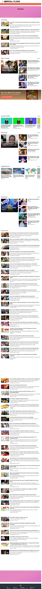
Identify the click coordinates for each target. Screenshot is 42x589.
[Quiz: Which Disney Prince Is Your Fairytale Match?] (9, 205)
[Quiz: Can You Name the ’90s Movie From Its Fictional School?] (20, 285)
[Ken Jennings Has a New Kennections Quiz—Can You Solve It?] (18, 123)
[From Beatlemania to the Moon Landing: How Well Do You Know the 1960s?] (20, 279)
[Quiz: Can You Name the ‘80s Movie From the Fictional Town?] (20, 447)
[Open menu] (2, 1)
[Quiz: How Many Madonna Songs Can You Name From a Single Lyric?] (20, 380)
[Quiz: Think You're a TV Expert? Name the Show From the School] (20, 453)
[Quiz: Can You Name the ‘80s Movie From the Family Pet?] (20, 52)
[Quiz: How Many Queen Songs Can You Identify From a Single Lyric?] (20, 502)
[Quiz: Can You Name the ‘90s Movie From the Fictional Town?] (20, 291)
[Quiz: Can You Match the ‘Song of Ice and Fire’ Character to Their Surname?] (29, 78)
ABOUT (8, 587)
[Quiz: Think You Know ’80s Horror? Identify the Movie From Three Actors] (20, 483)
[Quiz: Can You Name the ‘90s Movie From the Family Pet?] (20, 298)
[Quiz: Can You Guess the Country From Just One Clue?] (30, 173)
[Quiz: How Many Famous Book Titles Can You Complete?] (20, 272)
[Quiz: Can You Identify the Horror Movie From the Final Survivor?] (29, 137)
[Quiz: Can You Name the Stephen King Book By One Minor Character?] (20, 526)
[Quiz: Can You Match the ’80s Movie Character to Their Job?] (20, 311)
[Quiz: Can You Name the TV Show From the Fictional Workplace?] (20, 38)
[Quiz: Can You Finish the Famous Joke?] (20, 387)
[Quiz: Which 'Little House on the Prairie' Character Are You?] (20, 413)
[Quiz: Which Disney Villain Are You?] (29, 202)
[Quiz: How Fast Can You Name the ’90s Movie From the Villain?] (29, 70)
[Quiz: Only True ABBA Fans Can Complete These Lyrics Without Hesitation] (20, 357)
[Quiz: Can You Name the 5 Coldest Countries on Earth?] (18, 173)
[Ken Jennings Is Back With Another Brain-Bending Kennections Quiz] (6, 123)
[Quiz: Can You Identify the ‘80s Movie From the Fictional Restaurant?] (20, 247)
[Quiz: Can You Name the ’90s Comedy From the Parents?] (20, 253)
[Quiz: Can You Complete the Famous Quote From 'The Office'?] (20, 265)
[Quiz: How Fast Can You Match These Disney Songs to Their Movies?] (29, 224)
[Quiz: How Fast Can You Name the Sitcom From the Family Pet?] (20, 461)
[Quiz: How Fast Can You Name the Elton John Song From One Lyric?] (20, 552)
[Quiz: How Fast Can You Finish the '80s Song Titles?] (29, 152)
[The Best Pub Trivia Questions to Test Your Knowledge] (20, 419)
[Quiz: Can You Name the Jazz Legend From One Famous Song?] (29, 145)
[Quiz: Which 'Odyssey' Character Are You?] (20, 400)
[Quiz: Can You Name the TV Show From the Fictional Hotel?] (29, 63)
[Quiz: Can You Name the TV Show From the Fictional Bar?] (20, 259)
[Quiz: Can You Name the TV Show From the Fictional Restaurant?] (20, 317)
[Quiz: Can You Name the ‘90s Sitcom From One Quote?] (20, 337)
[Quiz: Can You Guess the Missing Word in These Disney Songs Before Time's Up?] (29, 209)
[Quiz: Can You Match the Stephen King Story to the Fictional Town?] (20, 31)
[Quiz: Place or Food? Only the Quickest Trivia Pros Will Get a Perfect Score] (20, 25)
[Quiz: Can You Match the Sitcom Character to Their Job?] (20, 432)
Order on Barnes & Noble (7, 97)
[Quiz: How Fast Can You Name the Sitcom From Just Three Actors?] (20, 343)
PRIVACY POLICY (32, 587)
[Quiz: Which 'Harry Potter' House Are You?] (20, 538)
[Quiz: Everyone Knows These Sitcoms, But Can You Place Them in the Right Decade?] (20, 468)
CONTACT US (15, 587)
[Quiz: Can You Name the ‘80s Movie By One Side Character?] (20, 426)
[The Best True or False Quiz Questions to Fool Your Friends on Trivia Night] (20, 305)
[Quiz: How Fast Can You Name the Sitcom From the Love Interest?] (20, 234)
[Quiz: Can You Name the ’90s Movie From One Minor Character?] (20, 324)
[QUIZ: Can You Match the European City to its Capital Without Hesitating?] (6, 173)
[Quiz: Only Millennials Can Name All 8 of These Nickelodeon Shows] (20, 406)
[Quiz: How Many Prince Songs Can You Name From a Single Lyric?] (29, 159)
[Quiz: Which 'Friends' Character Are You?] (20, 519)
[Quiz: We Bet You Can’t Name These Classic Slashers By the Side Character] (29, 85)
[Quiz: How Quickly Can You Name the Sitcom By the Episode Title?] (20, 350)
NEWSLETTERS (22, 587)
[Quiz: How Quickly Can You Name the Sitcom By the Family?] (20, 496)
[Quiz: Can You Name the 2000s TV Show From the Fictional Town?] (20, 241)
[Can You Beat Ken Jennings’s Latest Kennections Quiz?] (30, 123)
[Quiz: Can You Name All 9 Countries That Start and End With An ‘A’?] (20, 532)
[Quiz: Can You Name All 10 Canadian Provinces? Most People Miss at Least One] (20, 510)
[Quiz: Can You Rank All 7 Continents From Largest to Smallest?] (20, 490)
